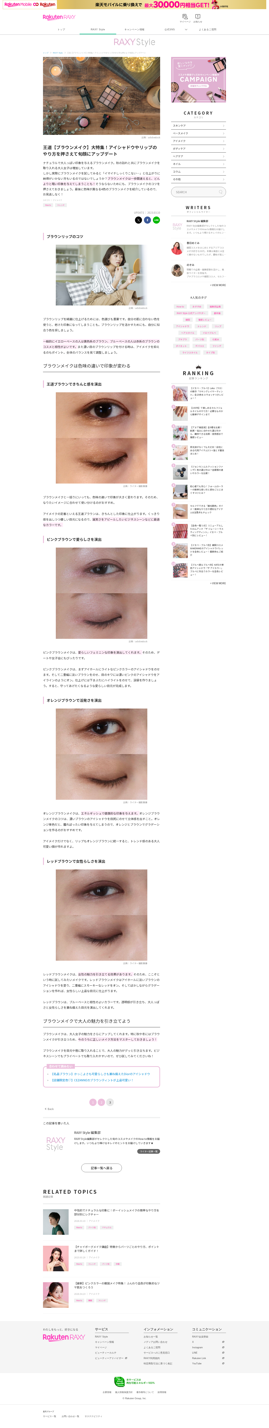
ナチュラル (106, 1227)
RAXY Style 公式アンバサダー (191, 313)
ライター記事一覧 (149, 1151)
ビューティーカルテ (105, 1352)
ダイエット (181, 345)
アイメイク (57, 200)
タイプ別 (210, 352)
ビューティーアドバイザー (109, 1358)
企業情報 (107, 1392)
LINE (194, 1352)
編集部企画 (215, 306)
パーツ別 (92, 1227)
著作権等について (145, 1392)
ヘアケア (178, 156)
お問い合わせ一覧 (70, 1416)
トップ (61, 29)
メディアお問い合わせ (155, 1342)
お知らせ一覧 (151, 1336)
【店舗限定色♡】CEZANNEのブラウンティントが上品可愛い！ (92, 1080)
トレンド (61, 205)
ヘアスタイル (187, 332)
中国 (117, 1264)
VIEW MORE (218, 285)
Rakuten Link (199, 1358)
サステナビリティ (93, 1416)
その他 (177, 179)
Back (49, 1109)
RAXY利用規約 (152, 1358)
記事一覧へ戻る (102, 1168)
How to (48, 205)
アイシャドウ (182, 326)
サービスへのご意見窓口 (157, 1352)
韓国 (90, 1300)
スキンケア (179, 125)
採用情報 (162, 1392)
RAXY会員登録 (200, 1336)
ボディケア (179, 148)
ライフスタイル (190, 352)
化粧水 (215, 339)
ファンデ (216, 345)
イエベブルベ (209, 332)
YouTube (196, 1363)
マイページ (101, 1347)
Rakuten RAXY (59, 17)
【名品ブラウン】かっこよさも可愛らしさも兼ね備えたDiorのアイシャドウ (100, 1074)
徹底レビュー (205, 319)
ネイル (177, 164)
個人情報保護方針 (124, 1392)
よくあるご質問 (207, 29)
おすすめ (197, 306)
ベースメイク (180, 133)
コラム (177, 171)
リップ (218, 326)
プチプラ (182, 339)
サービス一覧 (49, 1416)
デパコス (199, 345)
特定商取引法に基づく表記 (158, 1363)
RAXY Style (98, 29)
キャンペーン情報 (134, 29)
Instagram (197, 1347)
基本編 (217, 313)
